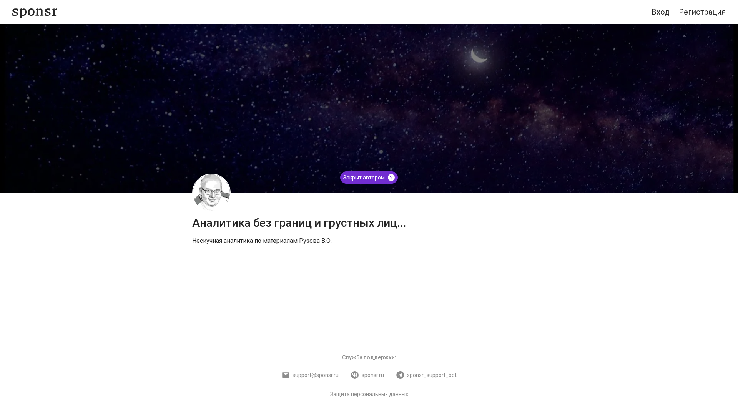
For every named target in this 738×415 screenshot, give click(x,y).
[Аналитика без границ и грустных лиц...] (211, 193)
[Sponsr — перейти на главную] (34, 12)
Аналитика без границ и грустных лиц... (299, 222)
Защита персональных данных (369, 394)
